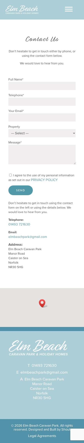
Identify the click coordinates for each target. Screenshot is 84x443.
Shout (65, 429)
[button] (43, 303)
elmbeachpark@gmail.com (27, 237)
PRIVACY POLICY (44, 180)
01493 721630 (19, 224)
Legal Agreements (42, 436)
